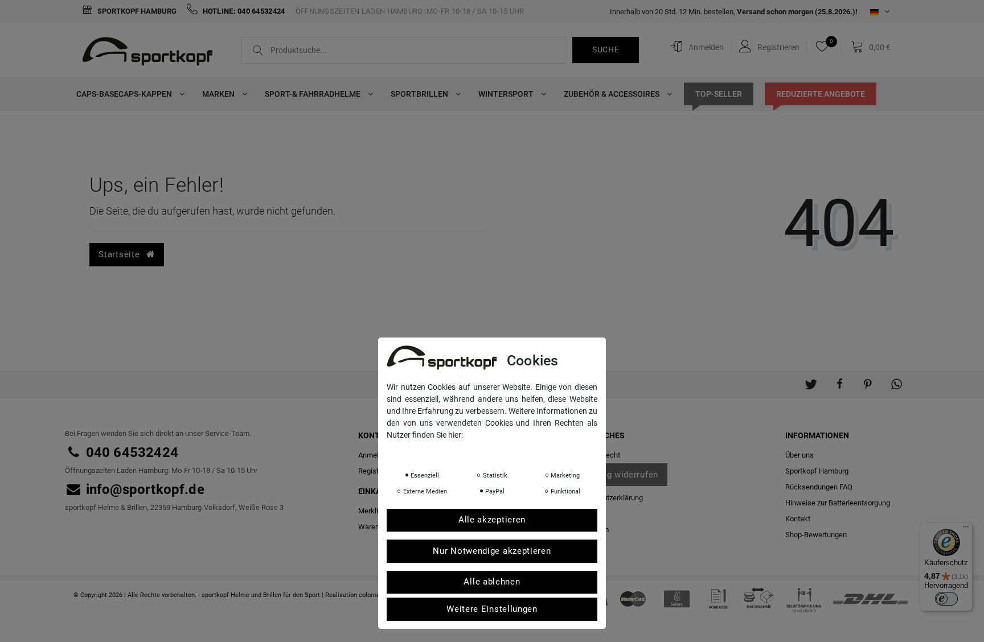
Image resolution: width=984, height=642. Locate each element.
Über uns (799, 455)
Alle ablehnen (492, 582)
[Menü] (966, 529)
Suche (606, 49)
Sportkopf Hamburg (136, 11)
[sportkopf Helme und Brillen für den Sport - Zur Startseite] (152, 52)
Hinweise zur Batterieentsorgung (837, 503)
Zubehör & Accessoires (612, 93)
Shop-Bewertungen (816, 534)
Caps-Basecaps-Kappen (125, 93)
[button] (810, 378)
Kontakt (797, 519)
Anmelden (374, 455)
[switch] (946, 599)
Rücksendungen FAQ (818, 487)
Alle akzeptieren (492, 520)
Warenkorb (375, 526)
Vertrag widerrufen (619, 475)
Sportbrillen (420, 93)
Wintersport (506, 93)
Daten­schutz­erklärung (607, 497)
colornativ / (375, 595)
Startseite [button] (120, 254)
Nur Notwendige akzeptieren (492, 551)
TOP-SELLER (718, 93)
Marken (219, 93)
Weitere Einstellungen (492, 609)
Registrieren (377, 471)
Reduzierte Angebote (820, 93)
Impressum (500, 450)
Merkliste (373, 511)
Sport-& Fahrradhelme (313, 93)
